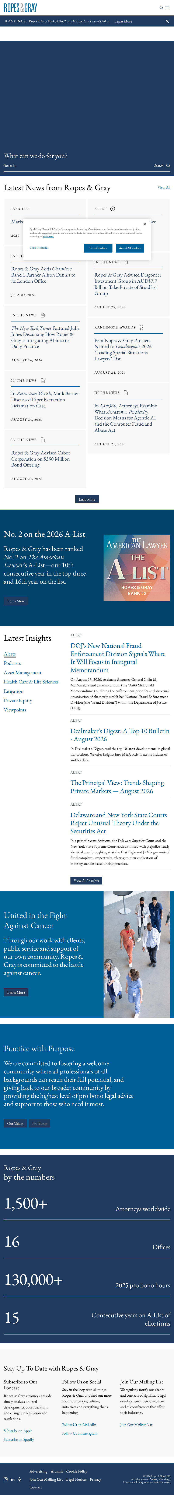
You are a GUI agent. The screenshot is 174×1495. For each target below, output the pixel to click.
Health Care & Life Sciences (31, 681)
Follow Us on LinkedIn (79, 1424)
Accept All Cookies (129, 248)
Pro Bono (39, 1123)
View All (164, 187)
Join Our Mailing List (136, 1424)
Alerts (10, 653)
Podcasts (12, 663)
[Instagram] (5, 1479)
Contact (35, 1487)
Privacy (95, 1479)
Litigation (14, 691)
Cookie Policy (76, 1471)
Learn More (16, 600)
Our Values (15, 1123)
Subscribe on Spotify (19, 1439)
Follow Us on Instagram (79, 1433)
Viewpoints (15, 709)
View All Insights (86, 880)
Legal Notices (76, 1479)
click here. (48, 236)
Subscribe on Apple (18, 1430)
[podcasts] (19, 1479)
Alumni (57, 1471)
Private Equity (18, 700)
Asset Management (23, 672)
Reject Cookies (98, 248)
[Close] (144, 224)
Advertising (38, 1471)
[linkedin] (12, 1479)
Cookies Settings (39, 247)
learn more (16, 992)
